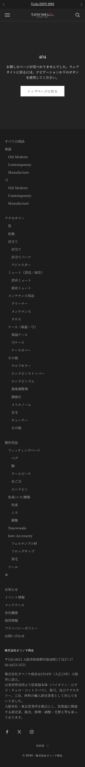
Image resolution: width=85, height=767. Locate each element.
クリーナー (16, 303)
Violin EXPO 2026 (42, 4)
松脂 (10, 233)
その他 (11, 357)
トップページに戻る (42, 91)
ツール (11, 567)
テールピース (18, 473)
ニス (11, 512)
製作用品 (11, 442)
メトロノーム (18, 404)
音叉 (11, 412)
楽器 (8, 149)
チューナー (16, 420)
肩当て (11, 241)
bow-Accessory (19, 535)
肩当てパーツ (18, 257)
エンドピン (16, 489)
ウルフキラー (18, 365)
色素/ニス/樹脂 (17, 497)
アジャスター (18, 264)
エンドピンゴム (19, 381)
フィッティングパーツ (22, 450)
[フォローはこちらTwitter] (19, 731)
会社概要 (11, 612)
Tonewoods (15, 528)
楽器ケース (16, 334)
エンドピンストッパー (24, 373)
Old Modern (16, 156)
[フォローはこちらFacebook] (7, 731)
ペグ (11, 458)
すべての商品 (15, 141)
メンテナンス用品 (19, 295)
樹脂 (11, 520)
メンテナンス (18, 311)
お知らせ (11, 589)
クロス (13, 319)
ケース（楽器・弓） (21, 326)
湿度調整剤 (16, 388)
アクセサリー (15, 218)
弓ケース (14, 342)
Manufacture (17, 172)
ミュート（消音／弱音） (24, 272)
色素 (11, 504)
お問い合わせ (15, 635)
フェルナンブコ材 (21, 543)
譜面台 (13, 396)
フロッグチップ (19, 551)
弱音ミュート (18, 288)
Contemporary (18, 164)
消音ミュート (18, 280)
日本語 (40, 745)
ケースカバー (18, 350)
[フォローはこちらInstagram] (31, 731)
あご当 (13, 481)
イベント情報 (15, 597)
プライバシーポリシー (21, 628)
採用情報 (11, 620)
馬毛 (11, 559)
